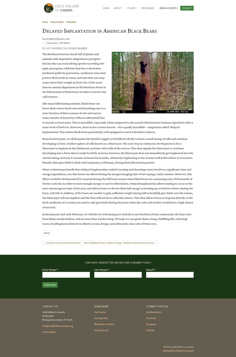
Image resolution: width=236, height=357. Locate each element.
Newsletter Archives (104, 324)
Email (150, 269)
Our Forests (100, 312)
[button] (118, 8)
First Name (50, 269)
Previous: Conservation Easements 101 (62, 242)
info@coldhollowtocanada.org (57, 326)
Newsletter (71, 22)
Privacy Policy (49, 332)
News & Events (57, 22)
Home (45, 22)
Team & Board (101, 330)
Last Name (101, 269)
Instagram (151, 324)
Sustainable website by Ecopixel (178, 350)
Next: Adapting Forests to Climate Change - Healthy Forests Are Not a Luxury (120, 242)
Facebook (151, 318)
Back (47, 233)
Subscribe (50, 285)
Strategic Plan (101, 318)
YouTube (150, 330)
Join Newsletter (153, 312)
